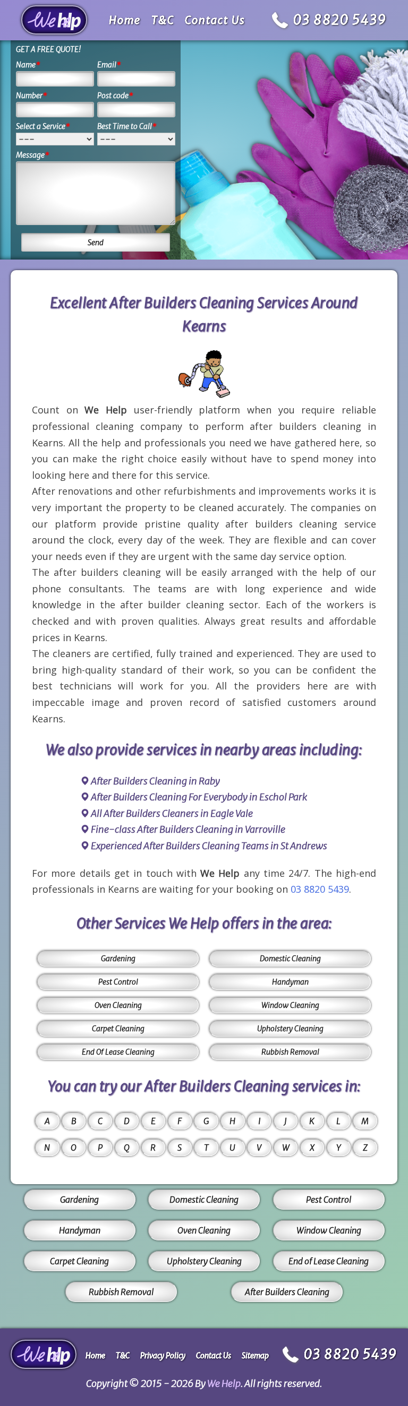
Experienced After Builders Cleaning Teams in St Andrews (209, 846)
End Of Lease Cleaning (118, 1052)
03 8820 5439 (340, 20)
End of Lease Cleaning (328, 1261)
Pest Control (118, 982)
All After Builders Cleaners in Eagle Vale (172, 813)
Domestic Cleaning (290, 958)
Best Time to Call (127, 126)
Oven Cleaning (118, 1005)
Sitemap (255, 1355)
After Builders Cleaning (287, 1292)
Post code (115, 95)
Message (32, 155)
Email (109, 65)
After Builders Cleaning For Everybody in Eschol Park (199, 797)
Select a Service (43, 126)
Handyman (290, 982)
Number (31, 95)
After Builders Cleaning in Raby (155, 781)
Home (125, 20)
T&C (162, 20)
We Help (224, 1383)
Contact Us (215, 20)
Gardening (118, 958)
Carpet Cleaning (118, 1028)
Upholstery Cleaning (290, 1028)
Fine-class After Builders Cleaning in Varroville (188, 829)
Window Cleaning (290, 1005)
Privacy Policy (162, 1355)
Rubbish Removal (290, 1052)
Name (28, 65)
